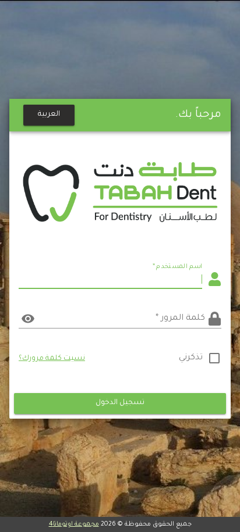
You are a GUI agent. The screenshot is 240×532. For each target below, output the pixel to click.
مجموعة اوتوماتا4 (74, 524)
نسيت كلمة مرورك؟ (52, 359)
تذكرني (191, 358)
